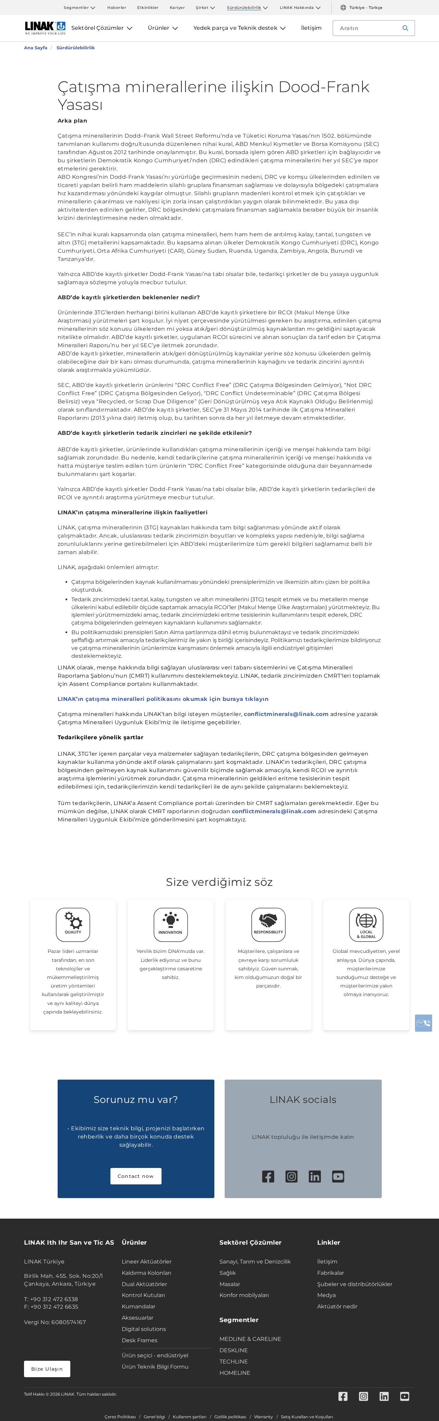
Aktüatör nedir (337, 1306)
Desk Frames (139, 1340)
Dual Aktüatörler (144, 1284)
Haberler (116, 7)
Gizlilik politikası (230, 1416)
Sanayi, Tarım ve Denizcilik (255, 1261)
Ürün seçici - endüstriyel (155, 1355)
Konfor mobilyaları (244, 1295)
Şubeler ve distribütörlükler (354, 1284)
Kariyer (177, 7)
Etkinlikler (148, 7)
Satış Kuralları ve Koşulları (307, 1416)
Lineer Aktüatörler (146, 1261)
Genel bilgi (154, 1416)
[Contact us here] (423, 1023)
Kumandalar (138, 1306)
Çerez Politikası (120, 1416)
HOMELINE (235, 1373)
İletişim (327, 1261)
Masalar (230, 1284)
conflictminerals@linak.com (286, 714)
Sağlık (228, 1273)
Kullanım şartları (189, 1416)
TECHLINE (234, 1361)
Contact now (136, 1176)
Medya (326, 1295)
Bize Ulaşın (47, 1369)
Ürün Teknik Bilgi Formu (155, 1366)
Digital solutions (144, 1329)
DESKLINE (234, 1350)
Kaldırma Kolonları (146, 1273)
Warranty (263, 1416)
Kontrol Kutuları (143, 1295)
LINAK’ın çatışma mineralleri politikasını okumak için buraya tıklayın (163, 699)
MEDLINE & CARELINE (250, 1339)
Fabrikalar (330, 1273)
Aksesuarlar (137, 1318)
